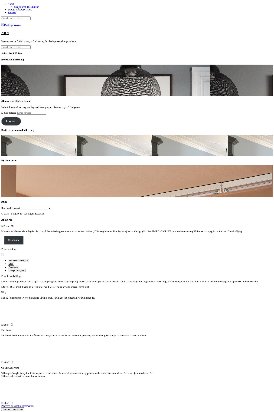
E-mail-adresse (9, 112)
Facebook (13, 267)
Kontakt (12, 12)
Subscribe (14, 240)
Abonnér (11, 121)
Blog (11, 264)
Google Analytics (16, 270)
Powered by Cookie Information (17, 406)
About (11, 4)
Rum (3, 208)
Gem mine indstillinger (13, 409)
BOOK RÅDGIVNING (20, 9)
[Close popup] (2, 254)
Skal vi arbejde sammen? (26, 6)
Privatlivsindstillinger (18, 260)
